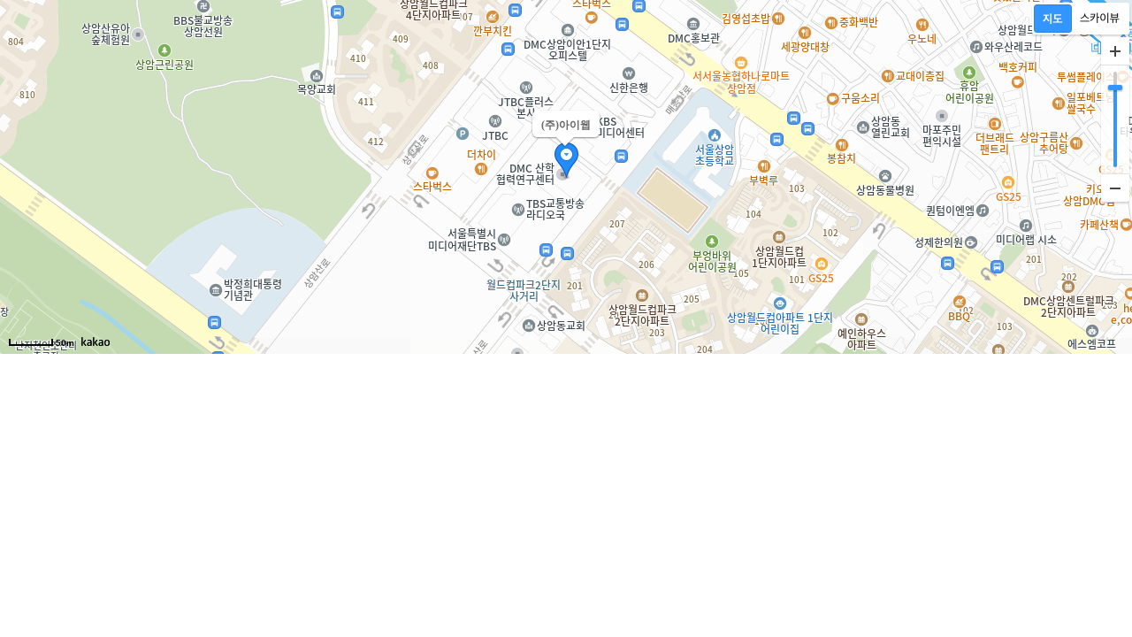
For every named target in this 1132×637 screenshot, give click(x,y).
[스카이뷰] (1100, 18)
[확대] (1115, 51)
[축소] (1115, 187)
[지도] (1053, 18)
